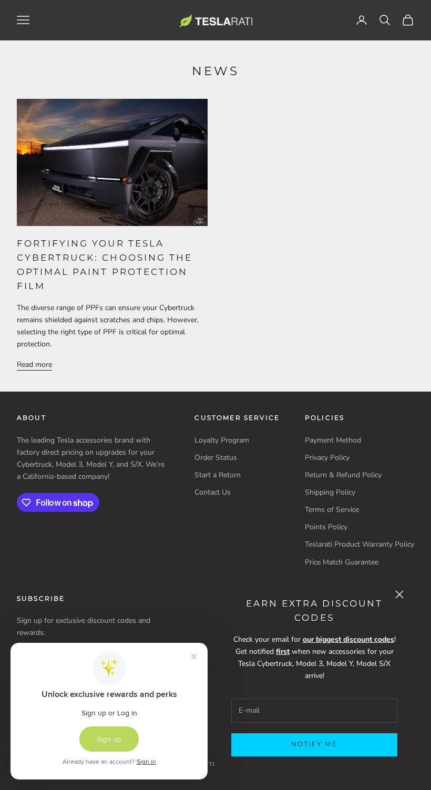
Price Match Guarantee (341, 562)
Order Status (215, 458)
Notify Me (314, 744)
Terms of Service (332, 510)
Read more (34, 365)
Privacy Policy (327, 458)
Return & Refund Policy (343, 475)
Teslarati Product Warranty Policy (359, 544)
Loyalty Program (221, 440)
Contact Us (212, 492)
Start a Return (217, 475)
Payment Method (333, 440)
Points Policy (326, 527)
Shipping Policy (330, 492)
